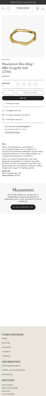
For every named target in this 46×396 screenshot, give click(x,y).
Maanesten (6, 59)
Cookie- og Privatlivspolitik (13, 370)
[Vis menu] (3, 8)
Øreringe (6, 343)
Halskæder (6, 347)
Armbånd (6, 351)
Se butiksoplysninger (12, 132)
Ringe (4, 338)
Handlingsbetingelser (11, 366)
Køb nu (23, 98)
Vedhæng (6, 356)
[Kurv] (42, 8)
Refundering (7, 374)
